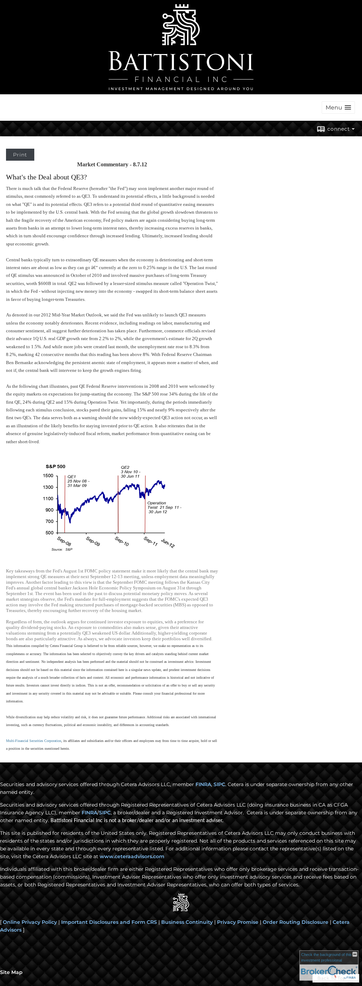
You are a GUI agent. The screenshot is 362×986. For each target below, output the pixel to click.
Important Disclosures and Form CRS (109, 922)
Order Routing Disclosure (295, 922)
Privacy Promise (237, 922)
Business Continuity (187, 922)
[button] (338, 107)
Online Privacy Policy (30, 922)
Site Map (11, 972)
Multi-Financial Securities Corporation (33, 741)
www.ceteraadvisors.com (132, 856)
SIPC (219, 784)
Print (20, 155)
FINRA (203, 784)
